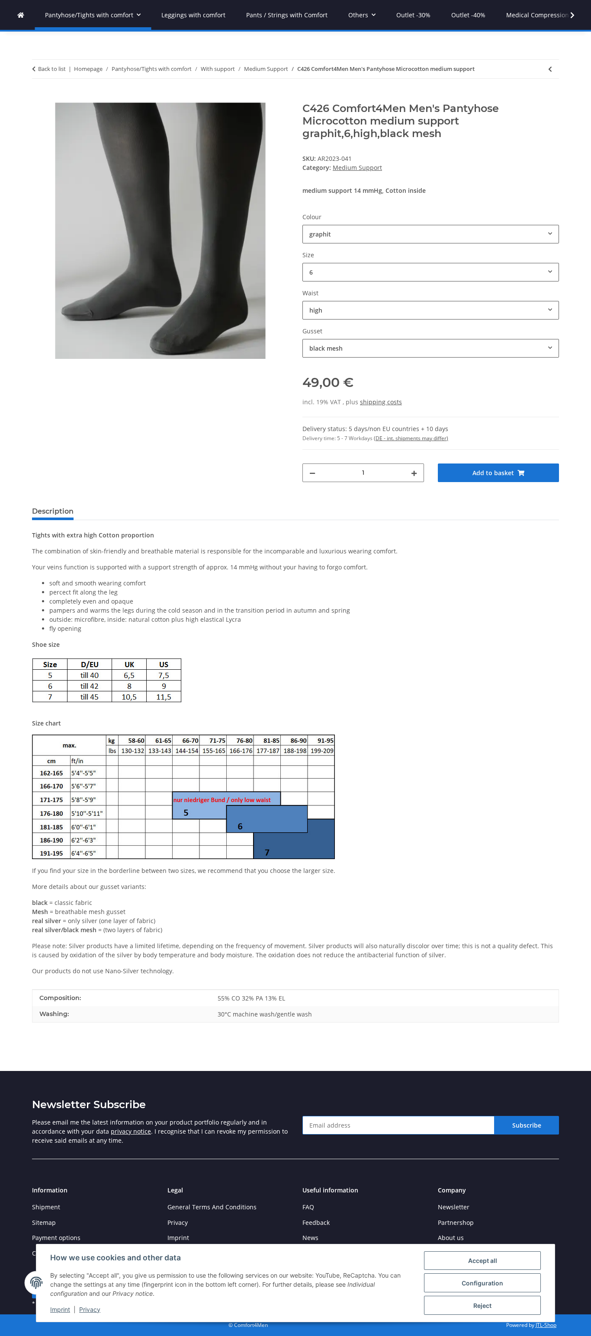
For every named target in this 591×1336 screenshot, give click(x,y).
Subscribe (526, 1125)
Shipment (46, 1207)
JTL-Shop (546, 1325)
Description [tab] (53, 511)
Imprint (60, 1309)
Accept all (482, 1260)
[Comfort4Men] (21, 15)
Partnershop (456, 1222)
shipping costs (381, 402)
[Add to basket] (39, 97)
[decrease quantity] (312, 473)
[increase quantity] (414, 473)
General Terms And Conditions (212, 1207)
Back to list (52, 69)
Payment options (56, 1238)
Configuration (482, 1283)
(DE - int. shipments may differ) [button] (411, 438)
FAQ (308, 1207)
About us (451, 1238)
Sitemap (44, 1222)
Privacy (89, 1309)
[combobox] (430, 234)
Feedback (316, 1222)
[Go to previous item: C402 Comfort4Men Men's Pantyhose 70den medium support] (550, 69)
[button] (566, 15)
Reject (482, 1305)
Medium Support (357, 167)
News (310, 1238)
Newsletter (453, 1207)
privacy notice (131, 1131)
